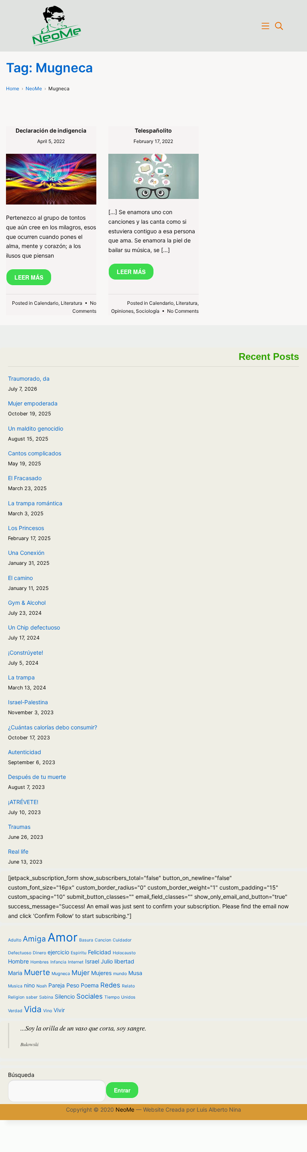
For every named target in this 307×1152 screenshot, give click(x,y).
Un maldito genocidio (35, 428)
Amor (63, 937)
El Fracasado (25, 478)
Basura (86, 940)
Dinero (39, 952)
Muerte (37, 972)
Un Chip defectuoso (34, 627)
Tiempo (112, 997)
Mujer (81, 973)
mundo (120, 973)
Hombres (39, 962)
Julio (107, 961)
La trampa (21, 677)
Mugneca (61, 973)
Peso (72, 985)
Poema (90, 985)
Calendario (46, 303)
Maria (15, 972)
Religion (16, 997)
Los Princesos (26, 527)
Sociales (89, 996)
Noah (41, 986)
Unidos (128, 997)
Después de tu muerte (37, 776)
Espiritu (78, 952)
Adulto (14, 940)
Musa (135, 972)
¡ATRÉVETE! (23, 801)
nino (29, 985)
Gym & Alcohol (27, 602)
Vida (33, 1009)
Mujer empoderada (33, 403)
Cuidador (122, 940)
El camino (20, 577)
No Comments (183, 311)
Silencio (65, 996)
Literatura (71, 303)
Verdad (15, 1010)
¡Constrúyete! (25, 652)
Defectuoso (19, 952)
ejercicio (58, 952)
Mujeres (101, 972)
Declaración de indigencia (51, 130)
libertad (124, 961)
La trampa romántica (35, 503)
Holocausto (124, 952)
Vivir (59, 1010)
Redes (110, 985)
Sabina (46, 997)
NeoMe (125, 1109)
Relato (128, 986)
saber (32, 997)
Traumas (19, 826)
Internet (76, 962)
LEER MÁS (28, 277)
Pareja (56, 985)
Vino (47, 1010)
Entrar (122, 1090)
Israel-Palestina (28, 702)
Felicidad (99, 952)
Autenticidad (24, 752)
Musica (15, 986)
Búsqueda (21, 1074)
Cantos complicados (34, 453)
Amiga (34, 938)
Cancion (103, 940)
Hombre (18, 961)
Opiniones (122, 311)
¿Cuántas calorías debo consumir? (52, 727)
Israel (92, 961)
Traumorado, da (29, 378)
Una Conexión (26, 552)
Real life (18, 851)
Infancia (58, 962)
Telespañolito (153, 130)
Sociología (147, 311)
